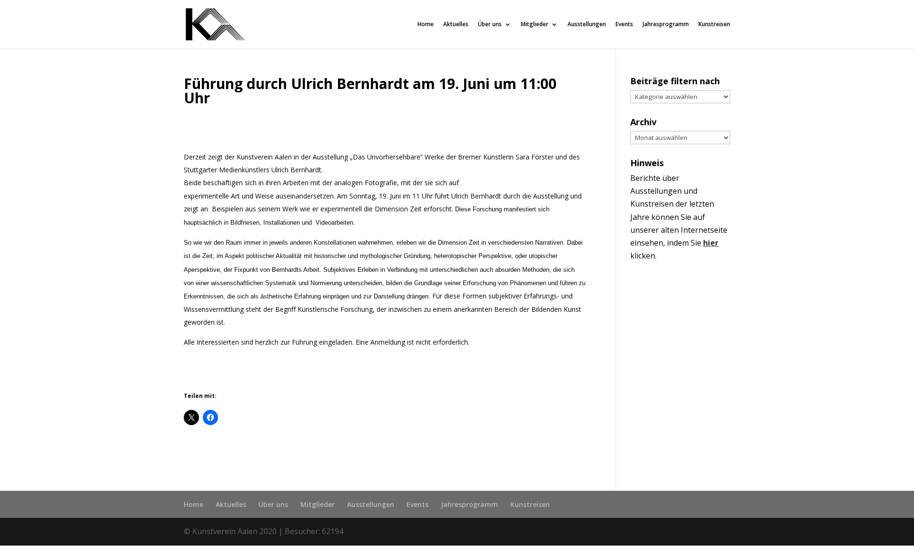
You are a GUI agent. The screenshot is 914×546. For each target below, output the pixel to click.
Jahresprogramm (666, 24)
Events (624, 24)
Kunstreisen (714, 24)
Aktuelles (455, 24)
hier (710, 243)
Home (425, 24)
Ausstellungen (586, 24)
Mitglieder (534, 24)
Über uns (490, 24)
